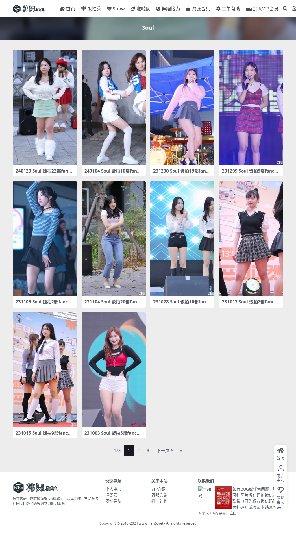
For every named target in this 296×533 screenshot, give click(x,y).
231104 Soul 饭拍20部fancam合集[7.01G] (113, 304)
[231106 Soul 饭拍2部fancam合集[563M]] (45, 239)
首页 (70, 8)
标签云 (111, 495)
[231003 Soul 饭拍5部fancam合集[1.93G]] (114, 370)
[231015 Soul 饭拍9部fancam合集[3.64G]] (45, 370)
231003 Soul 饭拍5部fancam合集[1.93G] (111, 435)
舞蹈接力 (171, 8)
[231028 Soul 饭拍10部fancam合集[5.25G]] (182, 239)
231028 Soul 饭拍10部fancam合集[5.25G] (182, 304)
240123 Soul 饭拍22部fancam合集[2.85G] (44, 173)
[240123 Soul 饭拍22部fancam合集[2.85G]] (45, 107)
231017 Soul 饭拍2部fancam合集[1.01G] (249, 304)
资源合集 (201, 8)
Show (119, 8)
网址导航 (113, 501)
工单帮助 (231, 8)
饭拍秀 (94, 8)
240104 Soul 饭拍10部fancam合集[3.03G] (113, 173)
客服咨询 (159, 495)
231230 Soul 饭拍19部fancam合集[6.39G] (182, 173)
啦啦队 (143, 8)
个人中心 (113, 489)
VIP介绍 (158, 489)
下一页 (162, 450)
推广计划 (159, 501)
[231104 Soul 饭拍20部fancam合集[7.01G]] (114, 239)
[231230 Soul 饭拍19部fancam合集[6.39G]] (182, 107)
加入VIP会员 (266, 8)
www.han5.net (151, 523)
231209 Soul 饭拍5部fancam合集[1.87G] (249, 173)
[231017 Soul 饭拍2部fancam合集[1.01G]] (251, 239)
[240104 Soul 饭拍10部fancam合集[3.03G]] (114, 107)
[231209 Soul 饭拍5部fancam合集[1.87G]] (251, 107)
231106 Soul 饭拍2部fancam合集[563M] (43, 304)
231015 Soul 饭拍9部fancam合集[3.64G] (43, 435)
